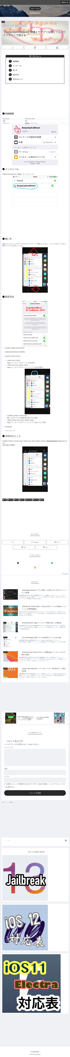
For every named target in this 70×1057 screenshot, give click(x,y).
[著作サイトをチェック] (18, 563)
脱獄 (42, 499)
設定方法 (15, 74)
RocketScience (51, 441)
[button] (57, 47)
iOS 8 (16, 499)
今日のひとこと (17, 79)
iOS (5, 499)
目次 (34, 56)
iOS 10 (11, 499)
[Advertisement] (35, 97)
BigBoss (27, 123)
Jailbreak (29, 499)
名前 (5, 769)
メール (6, 776)
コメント (8, 747)
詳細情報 (15, 61)
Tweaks (36, 499)
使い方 (14, 70)
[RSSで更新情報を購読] (35, 567)
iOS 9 (22, 499)
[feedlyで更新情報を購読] (52, 563)
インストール (17, 66)
